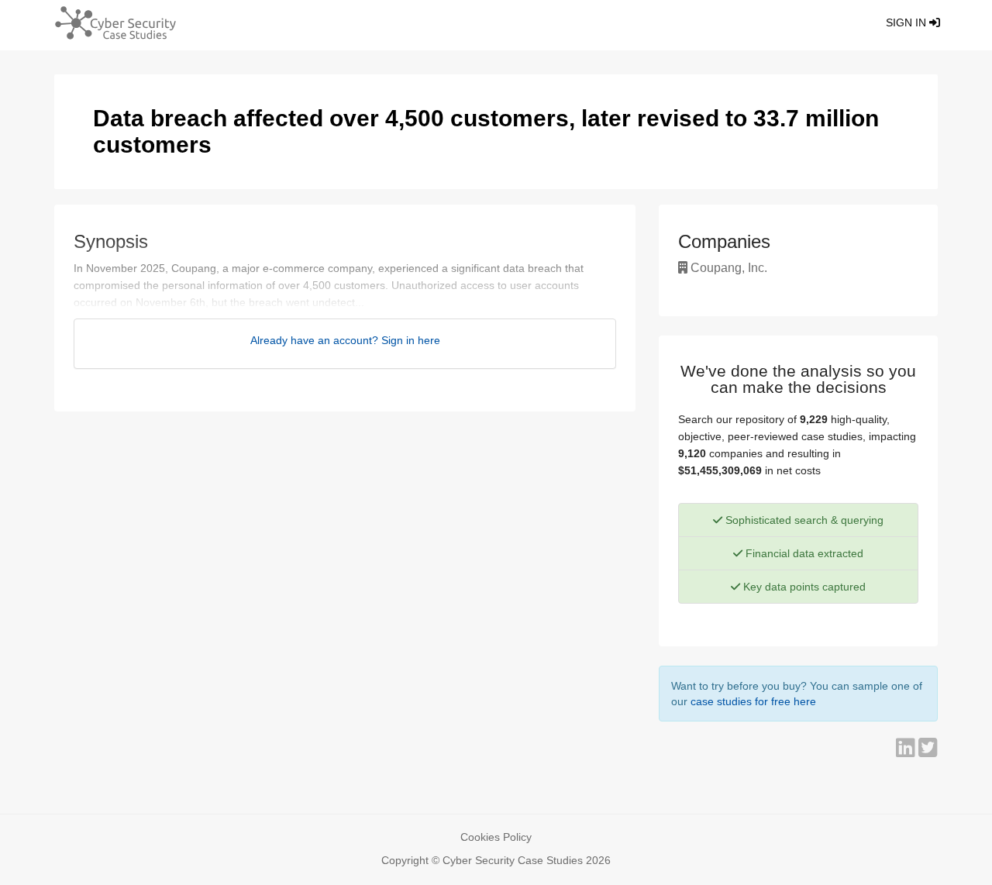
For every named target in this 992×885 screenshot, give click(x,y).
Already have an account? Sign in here (345, 340)
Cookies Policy (496, 837)
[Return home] (109, 25)
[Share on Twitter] (928, 752)
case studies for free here (753, 701)
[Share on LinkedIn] (907, 752)
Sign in (907, 22)
